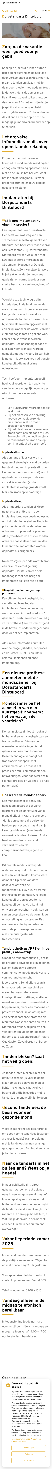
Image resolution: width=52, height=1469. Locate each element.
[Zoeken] (36, 11)
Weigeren (29, 1454)
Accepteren (29, 1460)
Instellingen (29, 1448)
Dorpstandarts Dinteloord (21, 17)
